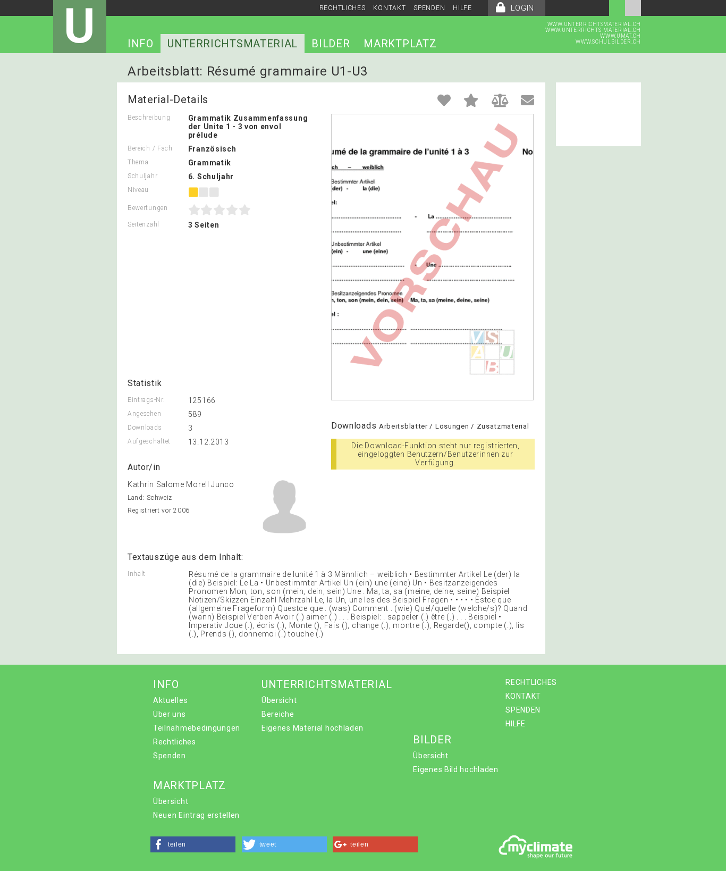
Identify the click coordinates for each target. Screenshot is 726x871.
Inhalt (137, 573)
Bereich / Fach (150, 148)
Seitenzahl (143, 224)
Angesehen (144, 413)
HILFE (462, 8)
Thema (138, 162)
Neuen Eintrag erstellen (196, 815)
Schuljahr (142, 176)
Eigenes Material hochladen (312, 728)
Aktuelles (170, 700)
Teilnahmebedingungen (196, 728)
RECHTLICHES (342, 8)
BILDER (330, 43)
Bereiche (277, 714)
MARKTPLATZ (400, 43)
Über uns (169, 714)
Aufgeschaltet (149, 441)
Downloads (145, 427)
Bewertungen (148, 208)
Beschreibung (149, 117)
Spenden (169, 755)
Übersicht (279, 700)
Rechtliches (174, 742)
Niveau (138, 190)
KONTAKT (389, 8)
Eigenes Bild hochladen (455, 769)
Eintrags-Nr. (146, 400)
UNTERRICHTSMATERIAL (232, 43)
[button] (192, 844)
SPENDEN (429, 8)
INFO (141, 43)
